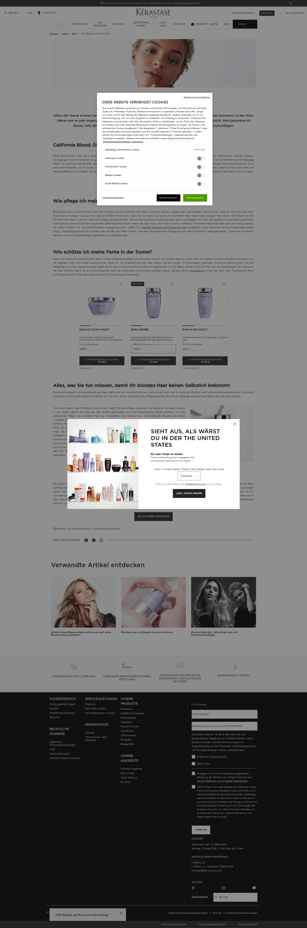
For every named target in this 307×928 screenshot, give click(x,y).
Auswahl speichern (168, 197)
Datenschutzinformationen (117, 141)
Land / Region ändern (189, 493)
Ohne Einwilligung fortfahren (197, 97)
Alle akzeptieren (195, 197)
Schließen (234, 424)
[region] (154, 149)
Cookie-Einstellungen (112, 197)
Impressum (137, 141)
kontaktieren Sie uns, (195, 484)
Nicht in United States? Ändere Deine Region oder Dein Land (189, 469)
